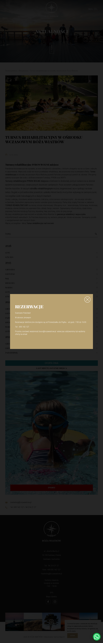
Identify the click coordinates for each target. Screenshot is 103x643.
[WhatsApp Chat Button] (96, 637)
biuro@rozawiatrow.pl (47, 331)
